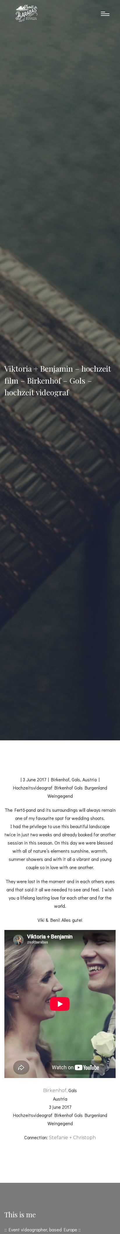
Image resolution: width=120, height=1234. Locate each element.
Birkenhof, (55, 1090)
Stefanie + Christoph (72, 1137)
